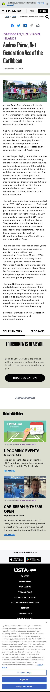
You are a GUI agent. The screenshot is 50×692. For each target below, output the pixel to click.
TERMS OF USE (25, 592)
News (14, 17)
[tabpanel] (25, 363)
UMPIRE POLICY (25, 613)
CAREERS (25, 576)
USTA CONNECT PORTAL (25, 597)
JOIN (32, 11)
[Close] (46, 622)
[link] (12, 25)
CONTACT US (25, 586)
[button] (47, 4)
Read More (9, 470)
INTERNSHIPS (25, 581)
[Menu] (3, 11)
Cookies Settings (24, 673)
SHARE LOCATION (25, 378)
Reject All (24, 680)
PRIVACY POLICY (25, 618)
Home (7, 17)
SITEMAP (25, 608)
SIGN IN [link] (43, 11)
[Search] (47, 16)
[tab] (12, 332)
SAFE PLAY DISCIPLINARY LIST (25, 602)
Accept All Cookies (24, 686)
